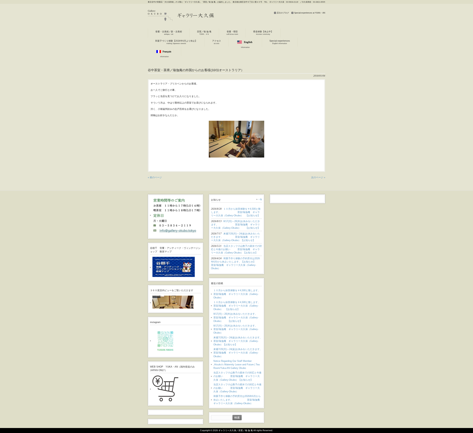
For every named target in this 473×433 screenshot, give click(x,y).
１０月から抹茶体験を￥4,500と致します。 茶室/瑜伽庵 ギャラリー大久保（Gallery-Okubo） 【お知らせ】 (237, 306)
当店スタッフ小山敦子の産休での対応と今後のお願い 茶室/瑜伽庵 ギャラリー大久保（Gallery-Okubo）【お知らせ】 (237, 376)
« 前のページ (155, 177)
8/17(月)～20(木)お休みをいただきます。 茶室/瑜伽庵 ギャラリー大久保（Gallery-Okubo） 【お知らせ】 (237, 317)
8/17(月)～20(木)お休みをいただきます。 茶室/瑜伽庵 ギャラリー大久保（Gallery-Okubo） (237, 329)
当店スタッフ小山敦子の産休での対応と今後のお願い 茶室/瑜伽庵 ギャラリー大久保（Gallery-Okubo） (237, 388)
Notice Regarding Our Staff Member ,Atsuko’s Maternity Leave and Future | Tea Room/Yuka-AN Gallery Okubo (236, 364)
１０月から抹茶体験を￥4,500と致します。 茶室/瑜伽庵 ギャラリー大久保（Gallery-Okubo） (237, 294)
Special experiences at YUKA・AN (309, 13)
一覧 (260, 199)
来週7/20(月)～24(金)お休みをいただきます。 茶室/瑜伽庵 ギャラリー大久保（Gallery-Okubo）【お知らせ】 (237, 341)
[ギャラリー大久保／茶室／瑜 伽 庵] (181, 20)
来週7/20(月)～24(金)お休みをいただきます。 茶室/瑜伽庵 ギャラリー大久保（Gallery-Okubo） (237, 353)
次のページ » (318, 177)
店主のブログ (283, 13)
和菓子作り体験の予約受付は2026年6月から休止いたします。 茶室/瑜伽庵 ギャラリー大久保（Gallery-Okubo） (237, 400)
